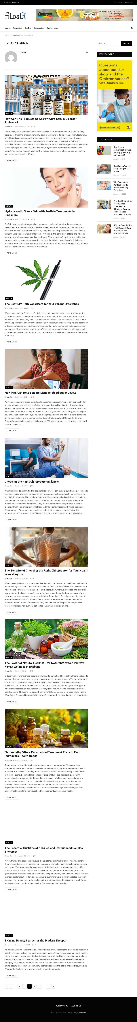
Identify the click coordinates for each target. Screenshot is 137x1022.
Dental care (52, 28)
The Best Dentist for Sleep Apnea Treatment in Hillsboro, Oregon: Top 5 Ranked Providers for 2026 (122, 208)
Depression (38, 28)
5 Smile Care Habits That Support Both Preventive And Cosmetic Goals (122, 229)
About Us (128, 2)
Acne (7, 28)
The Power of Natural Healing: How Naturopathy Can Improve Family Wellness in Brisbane (44, 664)
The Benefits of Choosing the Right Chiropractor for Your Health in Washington (46, 572)
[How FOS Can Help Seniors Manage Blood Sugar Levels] (46, 369)
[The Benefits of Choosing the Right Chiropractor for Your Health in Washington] (46, 547)
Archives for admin (18, 35)
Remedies (17, 28)
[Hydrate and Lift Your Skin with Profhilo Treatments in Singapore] (46, 187)
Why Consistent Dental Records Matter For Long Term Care (120, 186)
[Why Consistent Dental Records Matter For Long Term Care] (104, 185)
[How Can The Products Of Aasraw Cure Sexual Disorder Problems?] (46, 95)
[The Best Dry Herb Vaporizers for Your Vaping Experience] (46, 280)
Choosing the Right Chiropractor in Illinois (32, 481)
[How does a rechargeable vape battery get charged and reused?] (104, 150)
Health (27, 28)
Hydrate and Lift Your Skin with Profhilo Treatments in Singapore (40, 213)
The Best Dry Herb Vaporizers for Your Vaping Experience (42, 304)
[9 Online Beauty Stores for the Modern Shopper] (46, 917)
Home (7, 35)
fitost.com (81, 1013)
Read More (12, 160)
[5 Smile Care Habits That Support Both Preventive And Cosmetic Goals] (104, 228)
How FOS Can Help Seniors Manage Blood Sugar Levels (40, 392)
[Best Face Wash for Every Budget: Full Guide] (104, 169)
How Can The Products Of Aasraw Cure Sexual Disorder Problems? (41, 120)
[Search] (131, 28)
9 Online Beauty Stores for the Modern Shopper (35, 940)
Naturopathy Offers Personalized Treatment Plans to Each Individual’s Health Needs (42, 754)
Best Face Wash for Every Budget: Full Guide (122, 168)
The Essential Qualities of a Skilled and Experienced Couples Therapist (44, 849)
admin (24, 52)
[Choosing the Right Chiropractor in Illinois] (46, 458)
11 (48, 986)
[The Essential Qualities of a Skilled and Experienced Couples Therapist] (46, 824)
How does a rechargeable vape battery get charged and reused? (122, 151)
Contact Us (118, 2)
